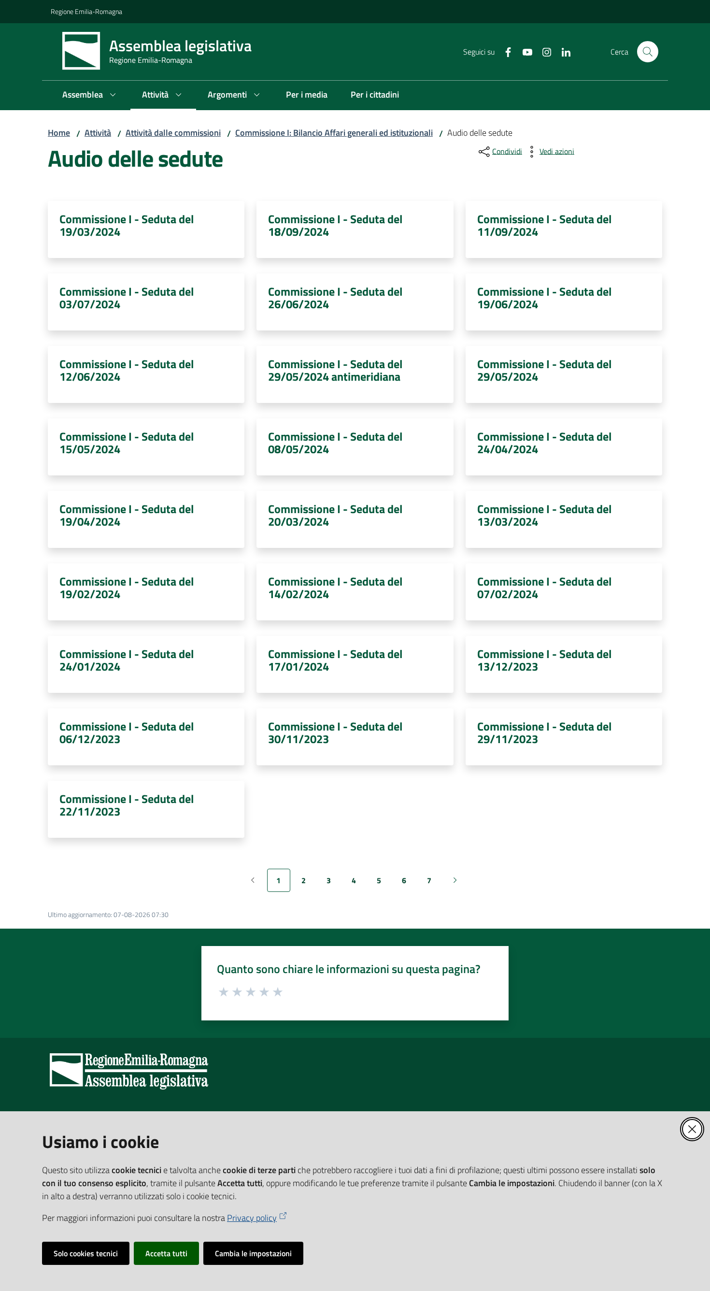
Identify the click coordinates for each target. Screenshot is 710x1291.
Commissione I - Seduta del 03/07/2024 (126, 297)
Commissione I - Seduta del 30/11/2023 (335, 732)
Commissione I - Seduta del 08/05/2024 (335, 442)
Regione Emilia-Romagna (86, 11)
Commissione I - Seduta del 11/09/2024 (544, 225)
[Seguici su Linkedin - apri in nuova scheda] (562, 51)
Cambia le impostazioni (253, 1253)
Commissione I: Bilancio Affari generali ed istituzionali (334, 132)
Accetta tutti (166, 1253)
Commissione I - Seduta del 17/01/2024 (335, 660)
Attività (98, 132)
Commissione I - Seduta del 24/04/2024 (544, 442)
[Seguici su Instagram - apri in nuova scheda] (543, 51)
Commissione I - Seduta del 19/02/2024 (126, 587)
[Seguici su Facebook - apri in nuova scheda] (504, 51)
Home (59, 132)
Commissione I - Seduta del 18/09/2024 (335, 225)
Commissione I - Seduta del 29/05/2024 (544, 370)
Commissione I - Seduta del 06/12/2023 (126, 732)
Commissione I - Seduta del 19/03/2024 (126, 225)
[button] (647, 51)
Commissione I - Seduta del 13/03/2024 (544, 515)
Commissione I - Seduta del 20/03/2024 (335, 515)
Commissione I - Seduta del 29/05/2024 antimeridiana (335, 370)
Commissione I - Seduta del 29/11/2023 (544, 732)
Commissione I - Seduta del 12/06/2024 (126, 370)
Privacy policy (252, 1217)
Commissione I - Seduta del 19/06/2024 (544, 297)
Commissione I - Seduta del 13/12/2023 (544, 660)
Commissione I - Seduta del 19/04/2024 (126, 515)
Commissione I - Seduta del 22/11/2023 (126, 805)
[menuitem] (90, 95)
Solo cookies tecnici (86, 1253)
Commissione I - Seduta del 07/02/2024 (544, 587)
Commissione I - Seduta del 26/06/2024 (335, 297)
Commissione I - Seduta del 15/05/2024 (126, 442)
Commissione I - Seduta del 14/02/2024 (335, 587)
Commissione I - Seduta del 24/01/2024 (126, 660)
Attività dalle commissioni (173, 132)
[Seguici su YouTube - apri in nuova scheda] (523, 51)
